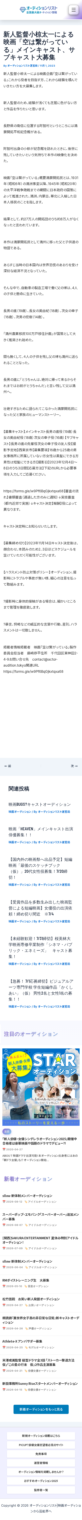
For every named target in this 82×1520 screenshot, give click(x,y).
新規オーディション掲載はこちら (41, 1436)
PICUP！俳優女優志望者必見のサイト (41, 1445)
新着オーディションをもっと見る (41, 1409)
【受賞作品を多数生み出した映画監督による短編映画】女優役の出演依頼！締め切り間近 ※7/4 (40, 907)
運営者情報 (41, 1463)
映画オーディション (20, 811)
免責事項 (41, 1454)
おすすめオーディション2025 (41, 1481)
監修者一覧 (41, 1490)
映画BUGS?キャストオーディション (40, 804)
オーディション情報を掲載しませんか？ (41, 1472)
